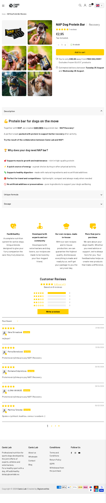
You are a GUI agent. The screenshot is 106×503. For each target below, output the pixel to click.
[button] (62, 29)
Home (3, 14)
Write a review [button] (53, 311)
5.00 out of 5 (60, 284)
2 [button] (51, 426)
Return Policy (55, 460)
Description (9, 111)
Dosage (7, 203)
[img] (8, 328)
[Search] (80, 5)
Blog (30, 464)
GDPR (52, 464)
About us (32, 452)
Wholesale (32, 456)
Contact (31, 460)
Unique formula (11, 194)
